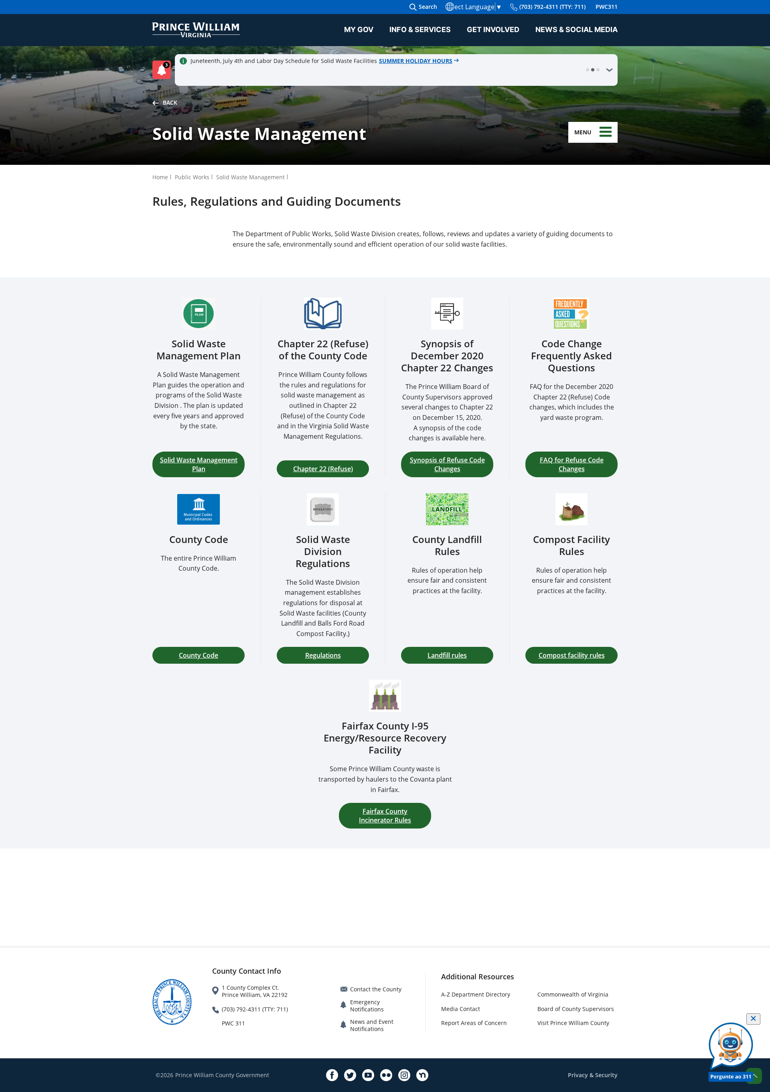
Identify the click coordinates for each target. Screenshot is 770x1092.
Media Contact (460, 1009)
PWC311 (607, 6)
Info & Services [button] (420, 29)
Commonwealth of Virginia (572, 994)
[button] (163, 70)
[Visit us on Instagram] (404, 1075)
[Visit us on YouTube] (368, 1075)
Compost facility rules (572, 655)
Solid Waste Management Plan (198, 464)
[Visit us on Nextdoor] (422, 1075)
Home (160, 177)
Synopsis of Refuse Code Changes (447, 464)
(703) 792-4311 (552, 6)
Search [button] (428, 6)
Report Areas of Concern (474, 1023)
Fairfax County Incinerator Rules (385, 816)
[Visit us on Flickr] (386, 1075)
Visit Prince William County (573, 1023)
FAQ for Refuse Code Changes (572, 464)
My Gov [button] (358, 29)
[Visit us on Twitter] (350, 1075)
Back (170, 102)
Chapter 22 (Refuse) (323, 468)
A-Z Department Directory (475, 994)
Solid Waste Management (250, 177)
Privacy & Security (593, 1075)
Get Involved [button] (493, 29)
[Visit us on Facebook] (332, 1075)
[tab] (587, 69)
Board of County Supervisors (575, 1009)
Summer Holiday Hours (415, 61)
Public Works (192, 177)
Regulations (323, 655)
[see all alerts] (609, 70)
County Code (198, 655)
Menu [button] (583, 132)
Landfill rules (447, 655)
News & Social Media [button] (576, 29)
